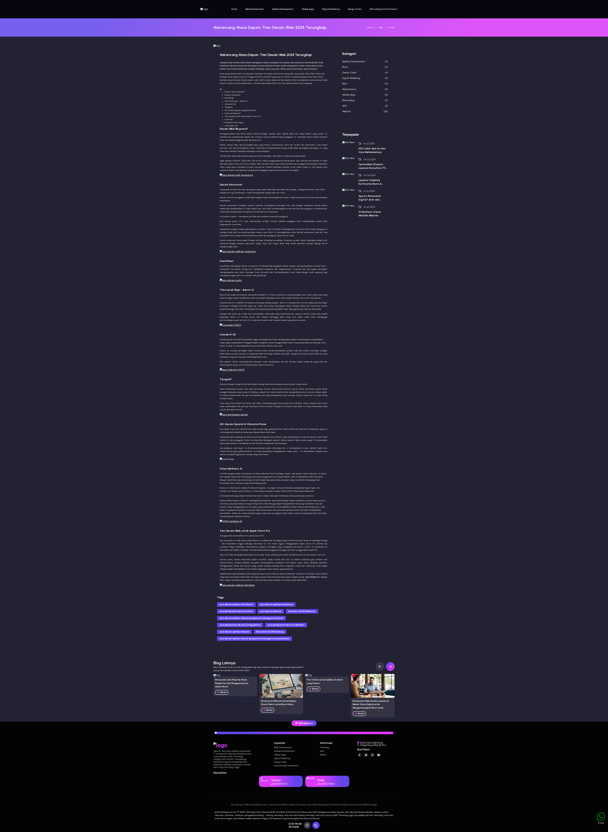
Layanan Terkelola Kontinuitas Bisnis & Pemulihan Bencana (370, 182)
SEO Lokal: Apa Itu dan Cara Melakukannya (372, 150)
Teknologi (324, 747)
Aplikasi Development (283, 9)
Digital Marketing (331, 9)
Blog (381, 27)
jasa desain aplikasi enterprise (276, 604)
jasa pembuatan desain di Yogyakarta (240, 625)
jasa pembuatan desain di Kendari (286, 625)
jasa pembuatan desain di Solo (236, 611)
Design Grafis (355, 9)
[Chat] (601, 814)
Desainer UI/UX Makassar (302, 611)
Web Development (254, 9)
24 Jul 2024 (369, 159)
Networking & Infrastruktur (383, 9)
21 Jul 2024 (369, 191)
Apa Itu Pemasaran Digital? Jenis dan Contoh (369, 197)
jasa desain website (270, 611)
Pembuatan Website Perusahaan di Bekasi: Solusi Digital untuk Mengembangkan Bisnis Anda (371, 704)
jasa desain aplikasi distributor (236, 604)
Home (234, 9)
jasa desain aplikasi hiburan (234, 631)
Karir (322, 751)
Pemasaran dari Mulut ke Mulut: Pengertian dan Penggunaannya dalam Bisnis (231, 683)
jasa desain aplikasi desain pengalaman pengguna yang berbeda (254, 638)
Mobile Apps (308, 9)
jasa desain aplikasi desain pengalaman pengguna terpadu (251, 618)
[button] (390, 666)
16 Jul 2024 (369, 143)
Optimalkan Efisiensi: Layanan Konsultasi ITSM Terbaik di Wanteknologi (373, 166)
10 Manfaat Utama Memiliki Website (369, 213)
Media (323, 755)
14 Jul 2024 (369, 207)
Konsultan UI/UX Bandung (270, 631)
